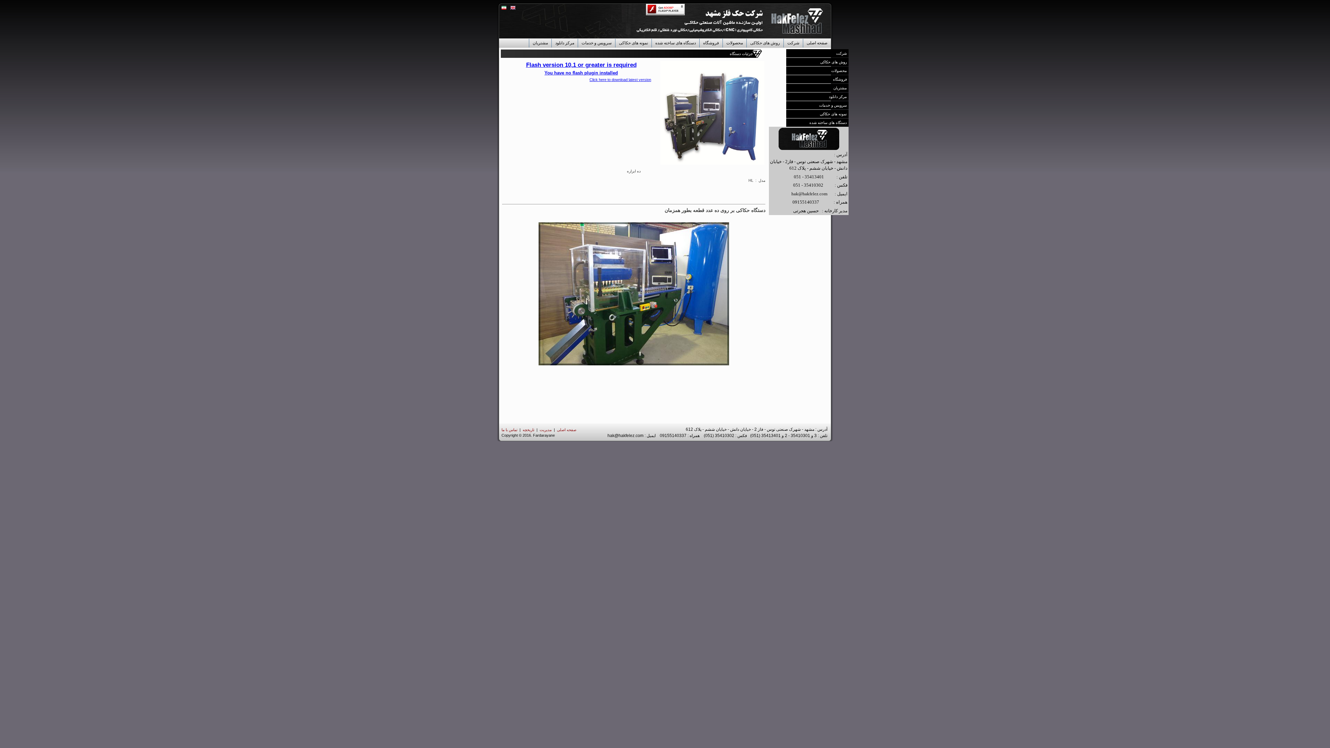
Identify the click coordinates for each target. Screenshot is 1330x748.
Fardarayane (544, 435)
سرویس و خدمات (597, 43)
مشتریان (540, 43)
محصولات (734, 43)
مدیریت (546, 430)
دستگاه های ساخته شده (675, 43)
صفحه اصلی (817, 43)
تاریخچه (528, 430)
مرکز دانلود (564, 43)
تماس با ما (509, 430)
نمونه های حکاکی (633, 43)
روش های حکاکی (765, 43)
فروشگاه (711, 43)
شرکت (793, 43)
